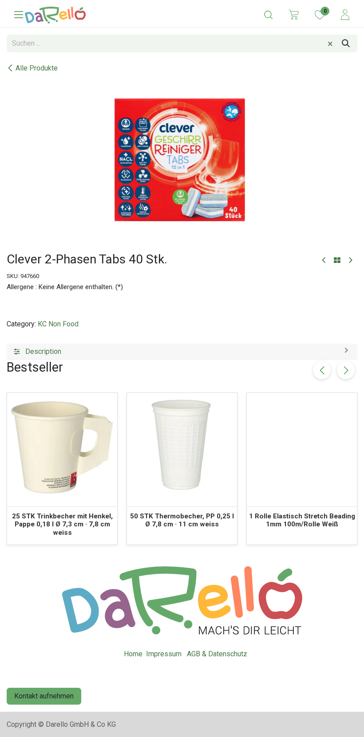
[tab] (182, 352)
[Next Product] (350, 260)
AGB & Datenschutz (217, 654)
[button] (346, 370)
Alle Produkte (37, 68)
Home (133, 654)
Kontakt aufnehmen (44, 696)
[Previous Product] (324, 260)
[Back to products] (337, 261)
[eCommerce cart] (294, 14)
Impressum (164, 654)
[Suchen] (345, 43)
